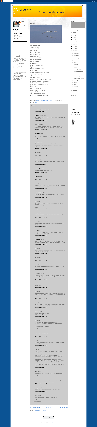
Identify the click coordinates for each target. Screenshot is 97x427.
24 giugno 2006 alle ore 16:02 (41, 336)
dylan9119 (37, 230)
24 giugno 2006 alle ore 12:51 (41, 328)
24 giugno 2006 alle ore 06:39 (41, 307)
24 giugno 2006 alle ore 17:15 (41, 345)
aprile (75, 82)
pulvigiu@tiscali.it (16, 30)
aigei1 (36, 371)
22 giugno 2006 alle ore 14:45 (41, 188)
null (35, 152)
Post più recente (35, 407)
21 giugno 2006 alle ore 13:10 (41, 120)
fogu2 (36, 340)
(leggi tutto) (18, 56)
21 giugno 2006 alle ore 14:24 (41, 138)
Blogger (53, 422)
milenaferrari (37, 239)
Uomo (18, 70)
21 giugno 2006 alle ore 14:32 (41, 148)
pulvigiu (22, 22)
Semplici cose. (76, 74)
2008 (74, 48)
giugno (75, 64)
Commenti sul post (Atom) (40, 410)
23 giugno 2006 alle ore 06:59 (41, 244)
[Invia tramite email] (55, 100)
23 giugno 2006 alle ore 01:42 (41, 217)
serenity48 (37, 133)
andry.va (36, 311)
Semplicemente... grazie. (78, 78)
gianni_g (36, 213)
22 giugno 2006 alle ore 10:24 (41, 179)
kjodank (36, 349)
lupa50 (36, 176)
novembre (76, 55)
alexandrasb (37, 168)
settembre (76, 58)
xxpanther (37, 379)
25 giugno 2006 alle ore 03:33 (41, 383)
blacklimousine (38, 108)
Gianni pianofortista (18, 36)
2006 (74, 51)
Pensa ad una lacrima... (78, 76)
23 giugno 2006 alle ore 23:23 (41, 269)
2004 (74, 92)
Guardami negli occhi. (77, 65)
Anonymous (19, 75)
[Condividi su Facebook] (59, 100)
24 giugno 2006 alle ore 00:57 (41, 279)
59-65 (36, 332)
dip (17, 53)
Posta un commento (37, 401)
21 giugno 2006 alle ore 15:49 (41, 155)
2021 (74, 34)
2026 (74, 32)
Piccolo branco (17, 39)
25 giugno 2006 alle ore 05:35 (41, 391)
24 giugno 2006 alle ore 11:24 (41, 316)
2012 (74, 41)
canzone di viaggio (19, 54)
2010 (74, 44)
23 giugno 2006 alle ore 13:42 (41, 260)
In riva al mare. (76, 73)
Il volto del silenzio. (77, 69)
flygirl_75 (37, 124)
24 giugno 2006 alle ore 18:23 (41, 367)
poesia (36, 102)
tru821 (36, 395)
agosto (75, 60)
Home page (49, 407)
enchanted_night (38, 159)
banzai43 (18, 58)
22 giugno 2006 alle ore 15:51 (41, 197)
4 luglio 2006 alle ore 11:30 (40, 399)
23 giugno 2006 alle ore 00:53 (41, 208)
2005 (74, 90)
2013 (74, 39)
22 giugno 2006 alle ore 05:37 (41, 172)
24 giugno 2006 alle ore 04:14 (41, 287)
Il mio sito (16, 38)
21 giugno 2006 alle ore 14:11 (41, 129)
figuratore (37, 283)
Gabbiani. (75, 67)
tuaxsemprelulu (38, 192)
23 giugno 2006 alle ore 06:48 (41, 235)
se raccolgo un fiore (20, 59)
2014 (74, 37)
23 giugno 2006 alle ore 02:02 (41, 226)
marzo (75, 84)
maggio (75, 80)
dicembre (76, 53)
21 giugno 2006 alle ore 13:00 (41, 111)
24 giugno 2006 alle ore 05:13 (41, 298)
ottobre (75, 57)
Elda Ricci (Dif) (17, 35)
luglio (75, 62)
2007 (74, 50)
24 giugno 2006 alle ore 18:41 (41, 375)
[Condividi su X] (58, 100)
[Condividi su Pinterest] (61, 100)
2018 (74, 35)
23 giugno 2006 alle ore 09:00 (41, 253)
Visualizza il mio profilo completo (22, 25)
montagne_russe (38, 115)
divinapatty (37, 387)
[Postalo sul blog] (57, 100)
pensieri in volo (20, 63)
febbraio (75, 86)
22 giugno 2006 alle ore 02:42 (41, 164)
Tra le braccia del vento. (78, 71)
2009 (74, 46)
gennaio (75, 87)
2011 (74, 43)
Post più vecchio (63, 407)
